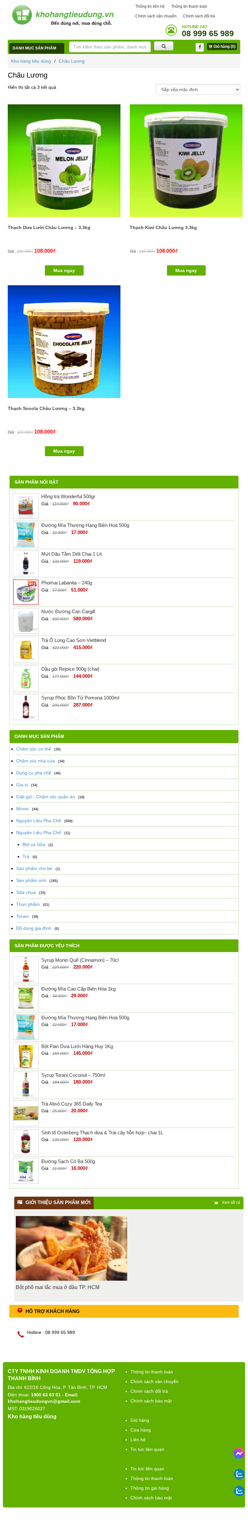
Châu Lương (72, 61)
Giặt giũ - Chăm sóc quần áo (45, 796)
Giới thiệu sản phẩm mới (58, 1202)
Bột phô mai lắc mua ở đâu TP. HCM (57, 1287)
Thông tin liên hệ (150, 6)
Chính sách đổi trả (199, 16)
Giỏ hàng (139, 1420)
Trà (26, 856)
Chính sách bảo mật (151, 1400)
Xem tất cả (231, 1202)
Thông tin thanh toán (189, 6)
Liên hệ (138, 1439)
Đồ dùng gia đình (33, 928)
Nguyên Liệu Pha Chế (38, 820)
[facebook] (200, 47)
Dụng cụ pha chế (33, 772)
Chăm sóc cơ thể (33, 748)
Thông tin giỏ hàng (149, 1488)
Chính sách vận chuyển (156, 16)
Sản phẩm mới (31, 880)
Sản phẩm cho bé (34, 868)
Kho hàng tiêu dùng (31, 61)
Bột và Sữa (34, 844)
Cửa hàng (140, 1430)
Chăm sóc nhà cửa (35, 760)
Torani (22, 916)
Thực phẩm (28, 904)
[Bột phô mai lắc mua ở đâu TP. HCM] (71, 1248)
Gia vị (22, 784)
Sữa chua (26, 892)
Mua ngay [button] (64, 270)
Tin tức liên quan (147, 1449)
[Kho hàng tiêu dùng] (62, 15)
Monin (22, 808)
